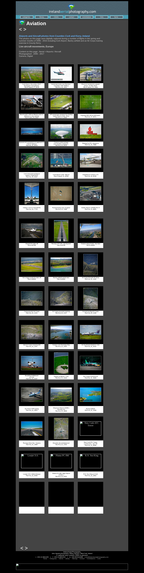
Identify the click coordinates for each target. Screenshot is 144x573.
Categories (53, 558)
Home (45, 558)
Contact (82, 558)
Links (99, 558)
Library (67, 558)
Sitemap (74, 558)
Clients (61, 558)
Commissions (91, 558)
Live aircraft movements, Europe (36, 46)
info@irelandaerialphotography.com (97, 557)
